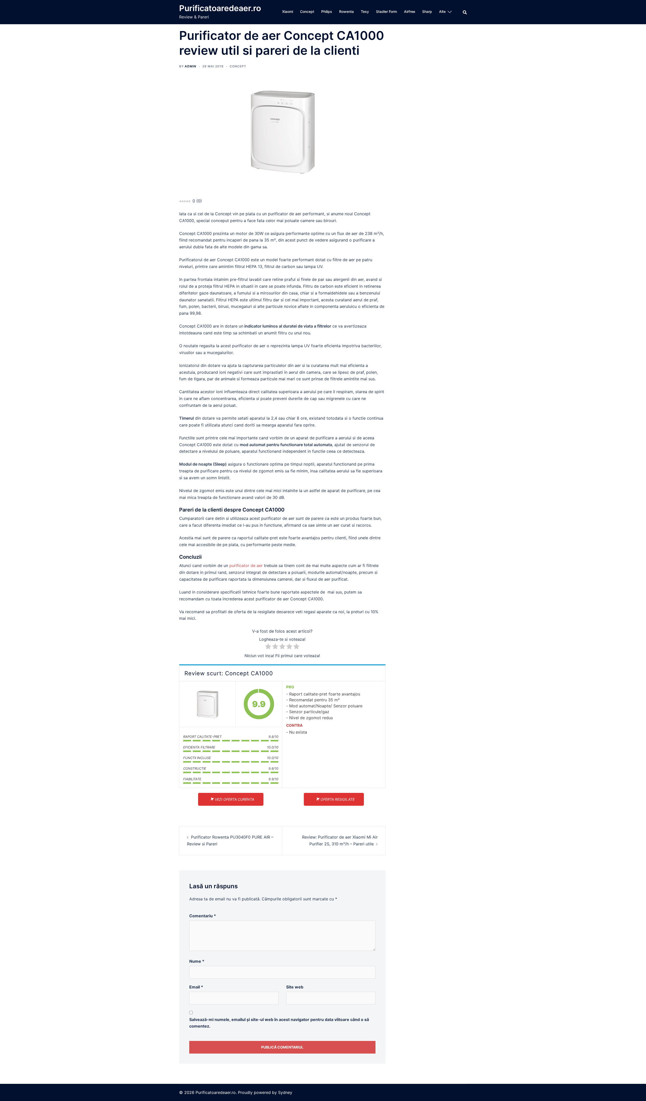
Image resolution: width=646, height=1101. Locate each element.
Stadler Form (386, 11)
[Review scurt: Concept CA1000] (207, 704)
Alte (442, 11)
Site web (294, 986)
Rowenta (346, 11)
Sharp (427, 11)
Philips (326, 11)
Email (196, 986)
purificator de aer (246, 565)
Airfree (409, 11)
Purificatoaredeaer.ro (220, 8)
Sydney (285, 1092)
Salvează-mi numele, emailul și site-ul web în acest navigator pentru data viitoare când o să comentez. (279, 1023)
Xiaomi (287, 11)
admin (190, 66)
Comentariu (202, 915)
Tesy (365, 11)
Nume (196, 961)
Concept (307, 11)
